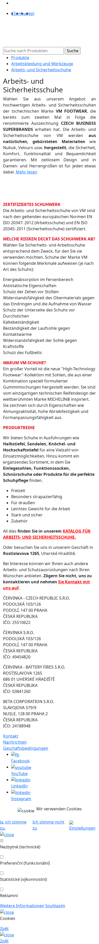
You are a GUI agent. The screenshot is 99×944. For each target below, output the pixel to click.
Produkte (20, 57)
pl (32, 13)
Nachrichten (15, 742)
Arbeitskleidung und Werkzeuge (42, 63)
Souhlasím (55, 905)
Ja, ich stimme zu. (13, 825)
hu (23, 13)
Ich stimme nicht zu (48, 825)
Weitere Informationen (22, 905)
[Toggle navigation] (13, 34)
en (18, 13)
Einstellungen (82, 828)
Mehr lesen (26, 172)
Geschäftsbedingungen (25, 748)
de (28, 13)
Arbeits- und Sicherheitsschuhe (41, 70)
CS (13, 13)
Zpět (4, 928)
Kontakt (10, 736)
